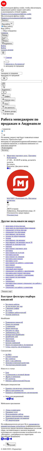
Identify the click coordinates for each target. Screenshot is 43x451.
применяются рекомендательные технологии (20, 425)
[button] (3, 46)
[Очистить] (4, 78)
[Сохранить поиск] (3, 84)
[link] (5, 40)
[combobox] (11, 73)
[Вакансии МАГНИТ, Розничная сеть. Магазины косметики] (24, 183)
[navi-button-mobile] (3, 53)
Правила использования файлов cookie (16, 18)
